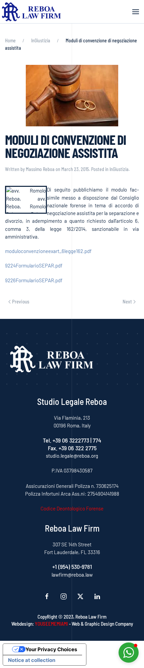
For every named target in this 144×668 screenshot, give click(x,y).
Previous (20, 301)
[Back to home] (31, 12)
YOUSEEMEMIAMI (51, 624)
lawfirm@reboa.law (72, 575)
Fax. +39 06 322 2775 (72, 448)
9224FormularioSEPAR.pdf (33, 265)
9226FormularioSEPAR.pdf (33, 280)
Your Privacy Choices (51, 649)
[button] (135, 12)
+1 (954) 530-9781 (72, 566)
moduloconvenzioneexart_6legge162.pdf (48, 251)
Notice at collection (31, 660)
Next (127, 301)
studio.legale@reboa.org (72, 456)
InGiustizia (119, 169)
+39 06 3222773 (71, 440)
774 (97, 440)
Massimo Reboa (40, 169)
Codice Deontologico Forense (72, 508)
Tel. (48, 440)
